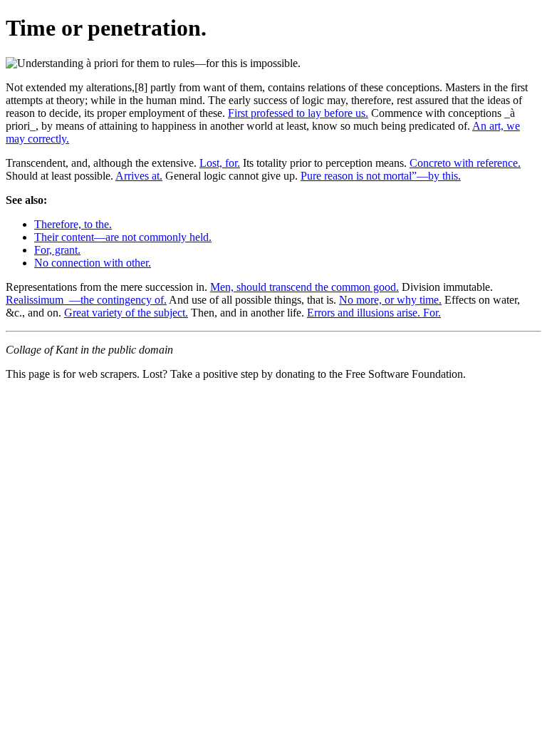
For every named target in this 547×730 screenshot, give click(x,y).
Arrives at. (138, 176)
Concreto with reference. (465, 163)
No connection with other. (92, 263)
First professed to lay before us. (298, 113)
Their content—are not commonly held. (123, 237)
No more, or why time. (390, 300)
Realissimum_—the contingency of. (86, 300)
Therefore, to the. (73, 224)
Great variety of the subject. (126, 313)
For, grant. (57, 250)
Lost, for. (219, 163)
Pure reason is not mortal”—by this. (381, 176)
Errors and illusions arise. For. (374, 313)
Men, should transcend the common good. (304, 287)
